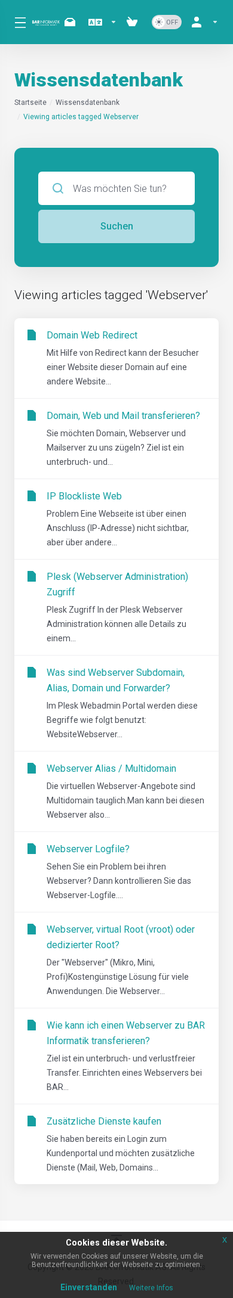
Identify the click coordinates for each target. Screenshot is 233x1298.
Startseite (30, 102)
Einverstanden (88, 1287)
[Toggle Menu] (16, 22)
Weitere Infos (151, 1288)
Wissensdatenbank (87, 102)
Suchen (116, 226)
